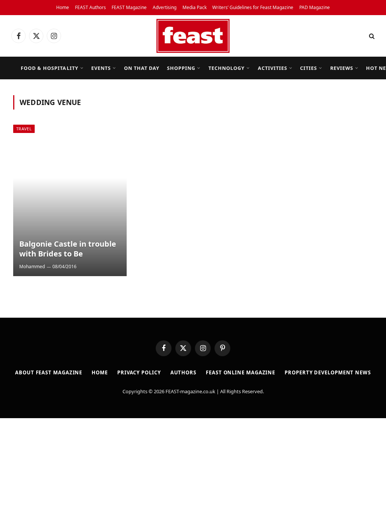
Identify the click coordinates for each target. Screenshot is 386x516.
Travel (24, 128)
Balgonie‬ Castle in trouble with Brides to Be (67, 248)
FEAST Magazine (129, 7)
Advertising (164, 7)
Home (62, 7)
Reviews (341, 68)
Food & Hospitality (49, 68)
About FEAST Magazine (48, 372)
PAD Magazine (314, 7)
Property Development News (328, 372)
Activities (272, 68)
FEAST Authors (90, 7)
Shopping (181, 68)
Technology (226, 68)
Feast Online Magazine (240, 372)
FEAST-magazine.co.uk (190, 391)
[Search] (371, 36)
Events (101, 68)
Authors (183, 372)
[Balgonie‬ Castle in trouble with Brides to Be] (70, 200)
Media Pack (194, 7)
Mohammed (32, 266)
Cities (308, 68)
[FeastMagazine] (193, 36)
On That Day (141, 68)
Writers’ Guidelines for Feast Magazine (252, 7)
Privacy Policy (139, 372)
